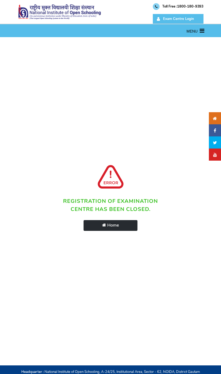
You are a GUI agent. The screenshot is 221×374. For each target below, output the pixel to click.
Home (112, 225)
